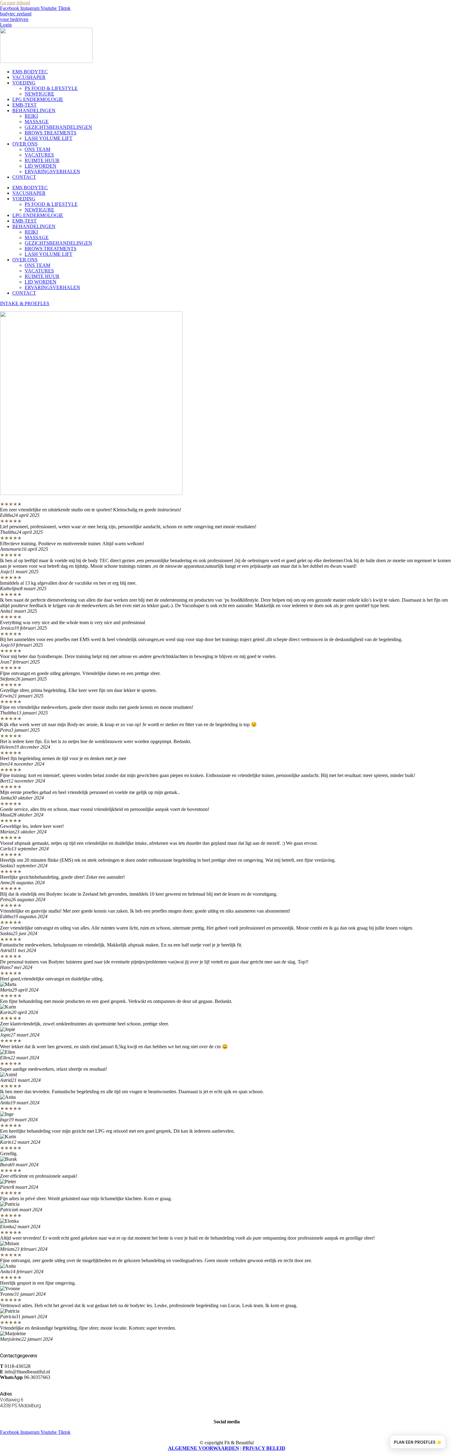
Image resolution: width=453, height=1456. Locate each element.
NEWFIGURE (39, 93)
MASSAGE (37, 121)
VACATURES (39, 154)
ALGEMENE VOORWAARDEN (203, 1448)
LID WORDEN (40, 166)
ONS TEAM (37, 149)
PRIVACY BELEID (264, 1448)
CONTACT (24, 177)
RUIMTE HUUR (42, 160)
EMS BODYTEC (30, 71)
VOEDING (23, 82)
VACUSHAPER (29, 77)
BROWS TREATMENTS (50, 132)
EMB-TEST (24, 105)
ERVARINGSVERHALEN (52, 171)
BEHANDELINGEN (33, 110)
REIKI (31, 116)
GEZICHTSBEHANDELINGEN (58, 127)
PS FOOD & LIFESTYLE (51, 88)
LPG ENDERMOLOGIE (37, 99)
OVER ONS (25, 143)
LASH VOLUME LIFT (48, 138)
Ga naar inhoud (15, 2)
